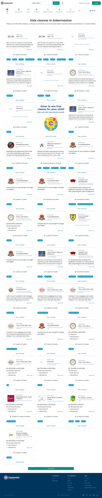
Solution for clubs (84, 3)
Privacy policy (88, 485)
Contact (87, 478)
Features (70, 483)
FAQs (86, 480)
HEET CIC (19, 37)
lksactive (81, 36)
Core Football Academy (83, 217)
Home (69, 480)
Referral (70, 490)
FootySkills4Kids (84, 144)
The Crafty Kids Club (54, 290)
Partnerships (71, 487)
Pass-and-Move (84, 72)
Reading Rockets (22, 144)
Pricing (69, 485)
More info (29, 49)
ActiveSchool (21, 289)
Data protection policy (90, 487)
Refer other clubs (51, 136)
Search (56, 3)
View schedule (20, 64)
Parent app (55, 480)
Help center (87, 483)
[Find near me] (62, 3)
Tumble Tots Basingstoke (83, 181)
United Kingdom (65, 495)
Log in (96, 3)
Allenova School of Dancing (54, 144)
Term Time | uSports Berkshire (23, 72)
